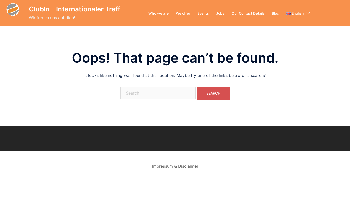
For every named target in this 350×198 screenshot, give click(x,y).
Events (203, 13)
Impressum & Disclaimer (175, 166)
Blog (275, 13)
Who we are (158, 13)
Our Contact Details (248, 13)
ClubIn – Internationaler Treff (74, 9)
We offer (183, 13)
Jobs (220, 13)
